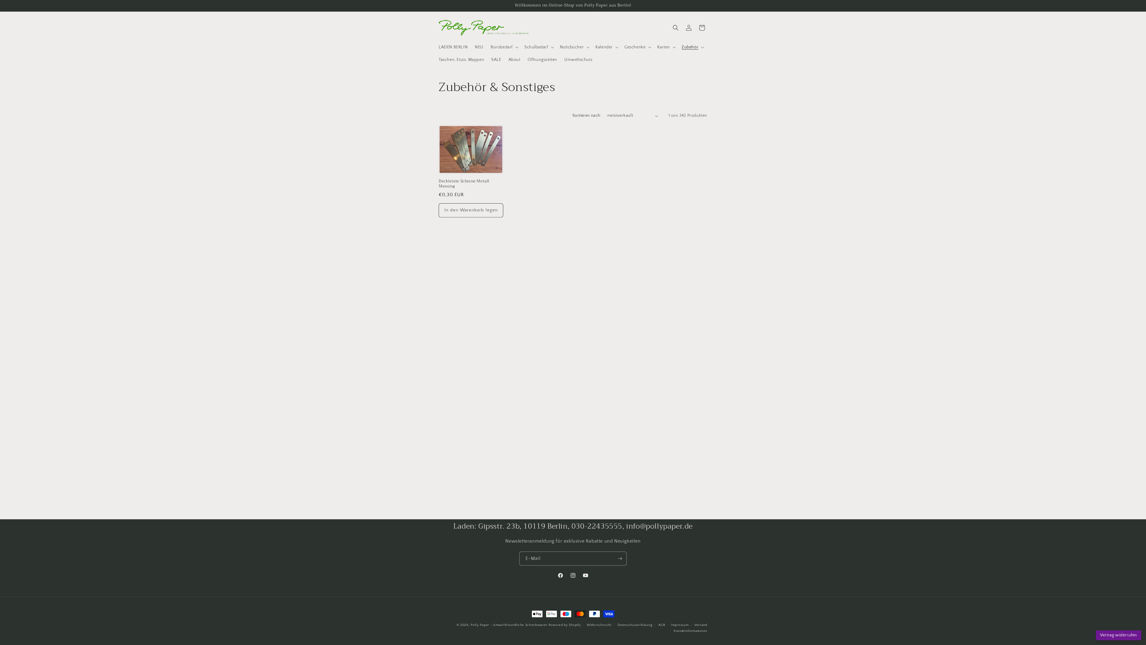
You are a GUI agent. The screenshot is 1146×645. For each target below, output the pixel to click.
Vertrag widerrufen (1118, 635)
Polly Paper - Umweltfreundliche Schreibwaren (509, 625)
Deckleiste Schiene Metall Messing (464, 184)
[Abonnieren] (619, 559)
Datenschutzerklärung (635, 625)
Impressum (679, 625)
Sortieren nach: (586, 115)
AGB (661, 625)
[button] (504, 47)
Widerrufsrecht (599, 625)
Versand (700, 625)
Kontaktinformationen (690, 631)
